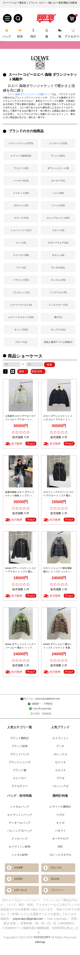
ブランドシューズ (19, 762)
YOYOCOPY (41, 937)
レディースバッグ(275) (21, 143)
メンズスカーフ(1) (58, 304)
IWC (60, 846)
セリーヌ (60, 762)
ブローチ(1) (21, 342)
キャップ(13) (21, 329)
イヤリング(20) (21, 280)
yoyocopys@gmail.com (28, 918)
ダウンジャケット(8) (58, 168)
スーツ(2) (21, 242)
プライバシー (57, 890)
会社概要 (18, 867)
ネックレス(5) (58, 280)
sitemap (40, 942)
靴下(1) (58, 317)
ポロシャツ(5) (21, 205)
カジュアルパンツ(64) (58, 218)
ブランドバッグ (19, 754)
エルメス (60, 770)
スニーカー (19, 778)
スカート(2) (58, 230)
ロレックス (60, 754)
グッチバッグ (19, 838)
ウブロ (60, 814)
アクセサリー (19, 786)
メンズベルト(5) (58, 292)
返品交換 (55, 879)
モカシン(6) (58, 255)
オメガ (60, 822)
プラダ (60, 778)
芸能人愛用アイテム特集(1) (58, 342)
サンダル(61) (58, 267)
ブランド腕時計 (19, 738)
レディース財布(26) (21, 155)
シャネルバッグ (19, 806)
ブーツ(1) (21, 267)
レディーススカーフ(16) (21, 317)
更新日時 (36, 371)
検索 (49, 364)
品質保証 (18, 879)
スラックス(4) (21, 218)
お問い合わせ (20, 890)
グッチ (60, 746)
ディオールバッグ (19, 822)
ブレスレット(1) (21, 292)
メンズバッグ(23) (58, 143)
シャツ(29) (58, 193)
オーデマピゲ (60, 838)
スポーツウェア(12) (58, 242)
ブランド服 (19, 770)
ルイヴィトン (60, 738)
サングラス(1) (58, 329)
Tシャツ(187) (58, 155)
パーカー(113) (21, 180)
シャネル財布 (19, 854)
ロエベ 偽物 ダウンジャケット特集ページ (29, 94)
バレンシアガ (60, 786)
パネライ (60, 830)
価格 (21, 371)
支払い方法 (56, 867)
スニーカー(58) (21, 255)
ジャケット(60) (21, 193)
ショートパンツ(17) (21, 230)
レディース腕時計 (60, 806)
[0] (71, 18)
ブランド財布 (19, 746)
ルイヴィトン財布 (19, 846)
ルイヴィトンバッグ (19, 814)
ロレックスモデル (60, 854)
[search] (18, 18)
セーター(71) (58, 180)
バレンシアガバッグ (19, 830)
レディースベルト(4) (21, 304)
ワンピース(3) (21, 168)
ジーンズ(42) (58, 205)
